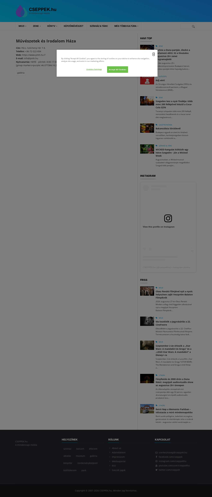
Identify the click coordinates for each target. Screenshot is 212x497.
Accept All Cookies (117, 69)
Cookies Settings (94, 69)
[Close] (153, 54)
